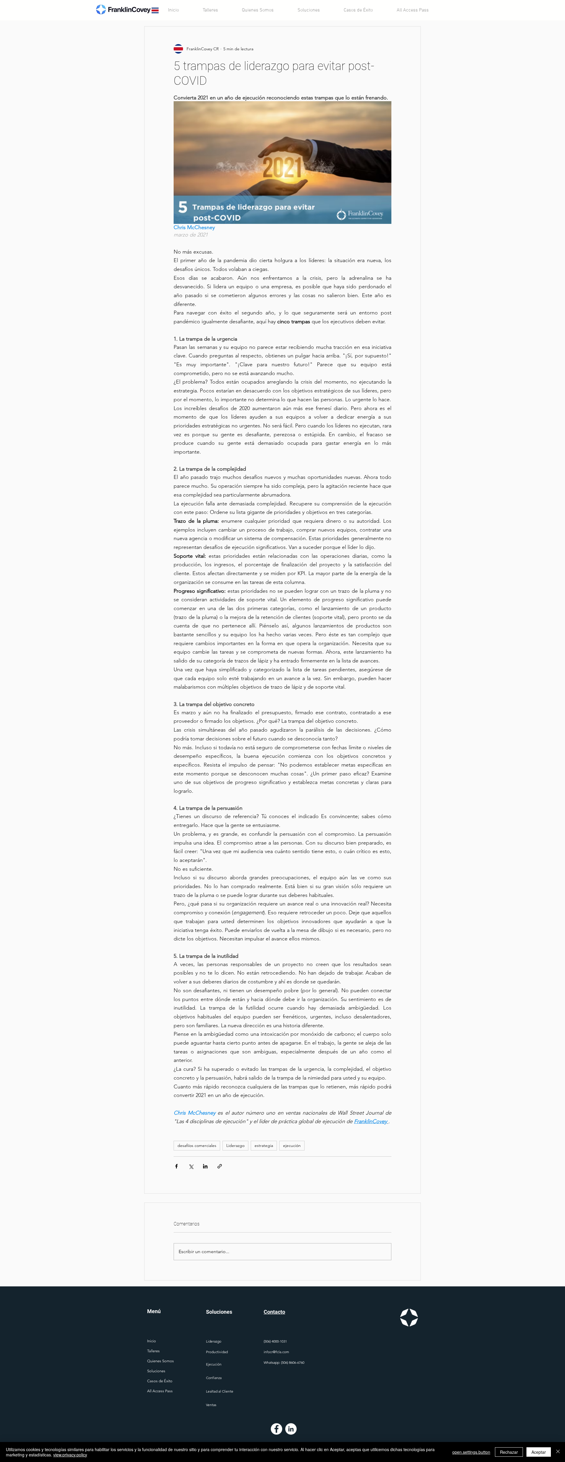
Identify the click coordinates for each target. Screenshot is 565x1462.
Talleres (153, 1351)
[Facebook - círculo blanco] (276, 1429)
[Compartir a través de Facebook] (176, 1166)
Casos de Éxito (159, 1381)
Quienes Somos (160, 1361)
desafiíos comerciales (196, 1145)
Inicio (151, 1341)
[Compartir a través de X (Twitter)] (191, 1166)
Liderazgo (235, 1145)
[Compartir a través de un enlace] (219, 1166)
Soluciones (156, 1371)
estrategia (264, 1145)
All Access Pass (160, 1391)
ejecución (292, 1145)
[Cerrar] (557, 1452)
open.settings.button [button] (471, 1452)
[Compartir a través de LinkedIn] (205, 1166)
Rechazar (509, 1452)
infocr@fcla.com (276, 1352)
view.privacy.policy (70, 1455)
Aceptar (538, 1452)
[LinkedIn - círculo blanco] (291, 1429)
